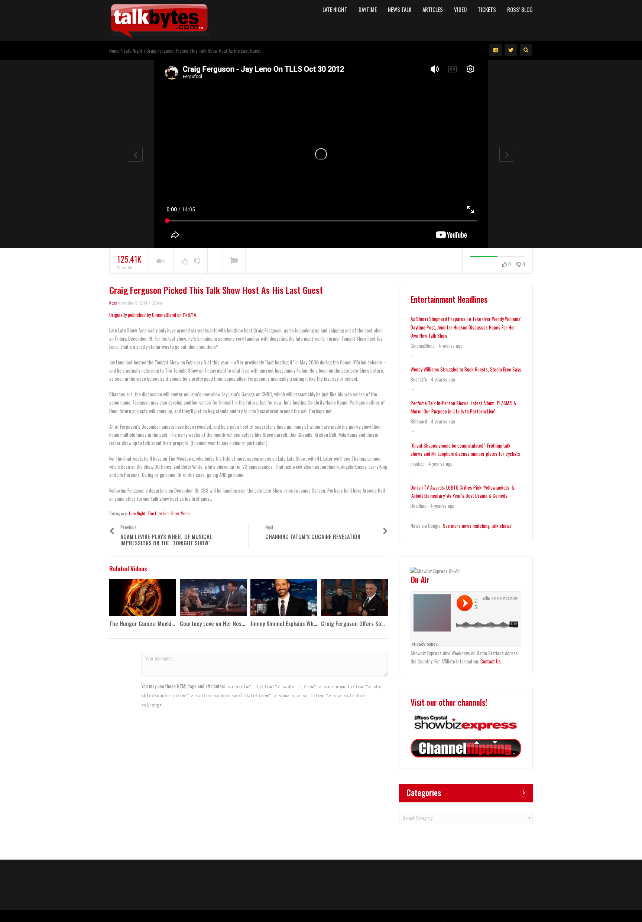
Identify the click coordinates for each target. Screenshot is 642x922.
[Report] (234, 261)
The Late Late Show (163, 513)
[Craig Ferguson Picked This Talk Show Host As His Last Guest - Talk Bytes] (159, 19)
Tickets (487, 9)
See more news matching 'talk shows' (477, 525)
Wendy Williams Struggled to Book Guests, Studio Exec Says (466, 369)
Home (114, 50)
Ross (113, 303)
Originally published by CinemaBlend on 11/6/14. (153, 314)
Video (460, 9)
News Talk (399, 9)
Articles (432, 9)
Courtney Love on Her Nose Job (217, 623)
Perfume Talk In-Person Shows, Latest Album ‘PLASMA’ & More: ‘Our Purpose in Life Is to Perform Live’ (463, 407)
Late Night (334, 9)
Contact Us (490, 661)
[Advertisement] (321, 883)
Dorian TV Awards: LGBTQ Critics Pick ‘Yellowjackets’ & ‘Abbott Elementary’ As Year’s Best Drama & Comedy (463, 491)
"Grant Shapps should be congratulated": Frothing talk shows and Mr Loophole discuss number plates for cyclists (465, 449)
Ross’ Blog (520, 9)
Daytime (368, 9)
